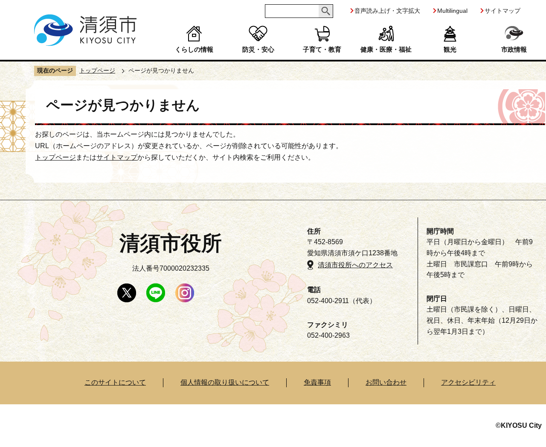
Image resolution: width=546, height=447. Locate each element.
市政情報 (514, 49)
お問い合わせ (386, 382)
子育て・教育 (322, 49)
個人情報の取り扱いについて (224, 382)
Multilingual (452, 10)
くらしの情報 (194, 49)
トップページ (97, 70)
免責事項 (317, 382)
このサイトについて (115, 382)
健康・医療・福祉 (386, 49)
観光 (450, 49)
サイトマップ (502, 10)
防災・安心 (258, 49)
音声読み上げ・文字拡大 (387, 10)
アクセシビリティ (468, 382)
